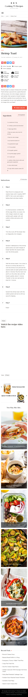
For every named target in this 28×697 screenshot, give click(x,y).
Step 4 (8, 241)
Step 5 (8, 258)
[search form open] (16, 3)
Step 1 (8, 187)
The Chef (3, 57)
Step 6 (8, 287)
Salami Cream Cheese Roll (9, 684)
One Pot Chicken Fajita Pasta (10, 666)
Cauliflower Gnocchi (14, 642)
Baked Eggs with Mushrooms (14, 486)
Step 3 (8, 227)
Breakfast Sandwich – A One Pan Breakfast (14, 446)
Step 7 (8, 303)
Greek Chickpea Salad (14, 525)
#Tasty (3, 320)
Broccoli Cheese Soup (8, 654)
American (9, 68)
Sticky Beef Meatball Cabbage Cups (12, 674)
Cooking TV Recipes (14, 6)
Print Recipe (20, 108)
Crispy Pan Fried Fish (8, 663)
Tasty (7, 375)
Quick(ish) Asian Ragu (8, 680)
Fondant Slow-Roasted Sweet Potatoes (13, 677)
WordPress (19, 694)
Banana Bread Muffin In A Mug (11, 657)
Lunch (2, 50)
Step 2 (8, 205)
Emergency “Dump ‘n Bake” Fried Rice (12, 660)
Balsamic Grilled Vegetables (14, 564)
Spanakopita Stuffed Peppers (14, 603)
